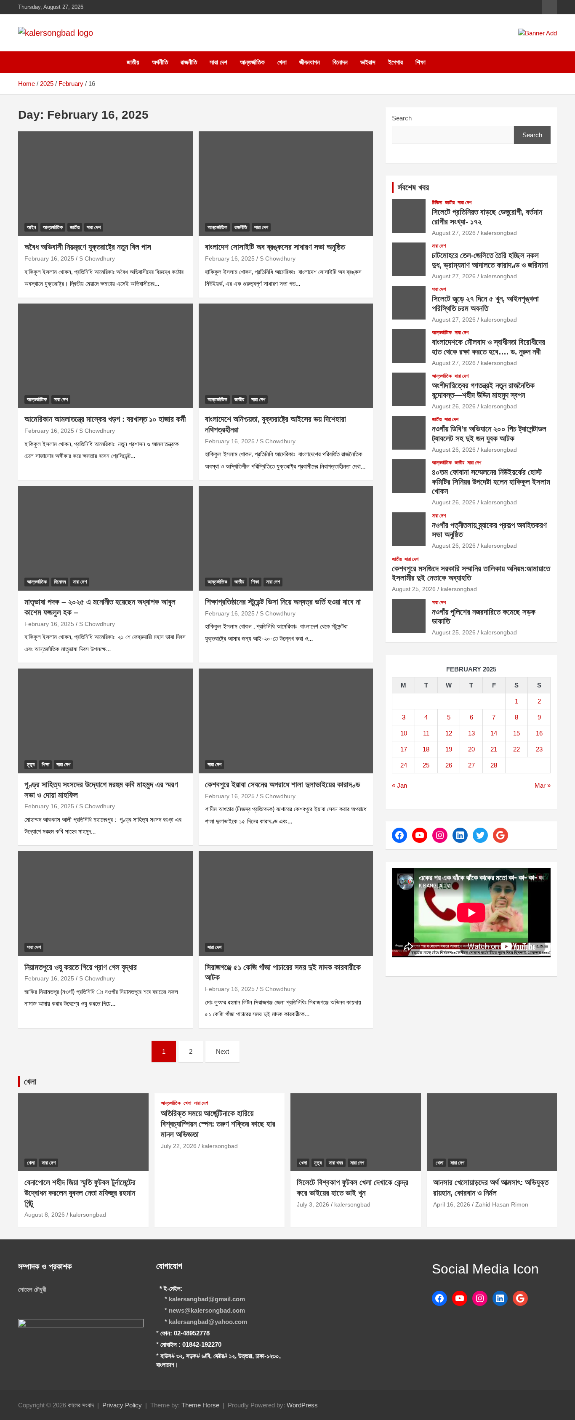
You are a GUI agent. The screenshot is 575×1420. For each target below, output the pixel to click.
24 (403, 765)
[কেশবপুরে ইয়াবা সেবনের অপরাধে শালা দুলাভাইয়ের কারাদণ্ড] (285, 720)
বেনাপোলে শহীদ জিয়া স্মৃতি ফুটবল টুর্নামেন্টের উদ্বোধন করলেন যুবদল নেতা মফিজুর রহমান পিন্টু (80, 1192)
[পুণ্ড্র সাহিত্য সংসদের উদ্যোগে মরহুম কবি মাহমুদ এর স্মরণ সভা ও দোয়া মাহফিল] (105, 720)
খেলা (282, 62)
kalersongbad (499, 232)
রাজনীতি (189, 62)
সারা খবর (336, 1163)
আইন (31, 227)
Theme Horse (200, 1405)
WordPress (302, 1405)
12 (448, 733)
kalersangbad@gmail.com (207, 1299)
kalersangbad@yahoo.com (208, 1321)
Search (402, 118)
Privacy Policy (122, 1405)
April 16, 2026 (451, 1204)
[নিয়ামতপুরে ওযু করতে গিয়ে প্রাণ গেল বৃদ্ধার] (105, 903)
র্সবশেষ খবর (413, 187)
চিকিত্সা (437, 202)
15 (516, 733)
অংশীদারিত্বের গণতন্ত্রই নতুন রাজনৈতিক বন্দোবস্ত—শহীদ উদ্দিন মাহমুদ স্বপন (483, 390)
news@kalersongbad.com (207, 1310)
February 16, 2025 (49, 258)
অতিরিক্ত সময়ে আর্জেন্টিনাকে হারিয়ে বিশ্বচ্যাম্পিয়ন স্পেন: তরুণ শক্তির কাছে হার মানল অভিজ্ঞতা (218, 1123)
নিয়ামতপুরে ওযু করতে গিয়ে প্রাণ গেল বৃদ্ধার (80, 967)
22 (516, 749)
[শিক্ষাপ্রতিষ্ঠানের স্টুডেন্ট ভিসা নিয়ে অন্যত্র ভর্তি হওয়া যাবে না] (285, 538)
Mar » (543, 785)
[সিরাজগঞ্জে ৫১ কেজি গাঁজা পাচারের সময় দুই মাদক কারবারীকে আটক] (285, 903)
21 (493, 749)
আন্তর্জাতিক (252, 62)
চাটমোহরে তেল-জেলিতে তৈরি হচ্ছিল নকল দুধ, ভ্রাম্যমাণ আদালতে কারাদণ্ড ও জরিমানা (490, 260)
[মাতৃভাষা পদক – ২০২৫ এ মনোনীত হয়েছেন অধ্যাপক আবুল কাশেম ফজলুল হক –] (105, 538)
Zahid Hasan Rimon (501, 1204)
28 (493, 765)
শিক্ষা (420, 62)
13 (471, 733)
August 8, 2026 (44, 1214)
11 (426, 733)
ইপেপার (395, 62)
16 (539, 733)
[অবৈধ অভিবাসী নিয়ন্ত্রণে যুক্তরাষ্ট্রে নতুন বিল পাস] (105, 183)
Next (222, 1051)
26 (448, 765)
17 (403, 749)
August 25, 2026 (414, 589)
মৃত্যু (31, 764)
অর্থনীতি (160, 62)
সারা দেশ (218, 62)
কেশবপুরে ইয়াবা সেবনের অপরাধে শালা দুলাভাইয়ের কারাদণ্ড (282, 784)
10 (403, 733)
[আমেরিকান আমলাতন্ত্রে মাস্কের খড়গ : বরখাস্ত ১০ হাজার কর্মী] (105, 355)
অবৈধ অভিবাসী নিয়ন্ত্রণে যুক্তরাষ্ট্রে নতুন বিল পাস (87, 246)
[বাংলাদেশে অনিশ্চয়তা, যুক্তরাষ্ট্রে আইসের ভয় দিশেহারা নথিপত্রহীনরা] (285, 355)
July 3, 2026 (313, 1204)
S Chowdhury (97, 258)
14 (493, 733)
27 (471, 765)
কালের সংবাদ (81, 1405)
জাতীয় (133, 62)
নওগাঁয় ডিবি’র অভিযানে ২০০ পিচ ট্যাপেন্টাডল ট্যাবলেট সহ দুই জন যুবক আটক (489, 433)
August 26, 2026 (454, 406)
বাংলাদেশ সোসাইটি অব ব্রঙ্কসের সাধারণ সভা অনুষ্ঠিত (275, 246)
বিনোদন (340, 62)
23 (539, 749)
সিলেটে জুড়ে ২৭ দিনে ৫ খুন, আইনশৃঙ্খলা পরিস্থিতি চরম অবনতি (485, 303)
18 (426, 749)
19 (448, 749)
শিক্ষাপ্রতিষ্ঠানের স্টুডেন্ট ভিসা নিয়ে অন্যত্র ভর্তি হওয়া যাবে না (283, 601)
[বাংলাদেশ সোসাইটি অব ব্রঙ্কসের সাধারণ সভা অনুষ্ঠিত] (285, 183)
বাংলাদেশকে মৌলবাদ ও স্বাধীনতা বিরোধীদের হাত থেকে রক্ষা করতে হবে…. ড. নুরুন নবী (488, 347)
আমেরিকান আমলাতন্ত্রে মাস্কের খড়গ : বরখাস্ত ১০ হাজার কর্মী (105, 419)
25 (426, 765)
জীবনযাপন (309, 62)
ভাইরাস (367, 62)
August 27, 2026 (454, 232)
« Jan (399, 785)
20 (471, 749)
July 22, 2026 (179, 1146)
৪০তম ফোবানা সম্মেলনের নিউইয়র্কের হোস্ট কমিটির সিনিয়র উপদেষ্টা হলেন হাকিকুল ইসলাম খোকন (491, 482)
